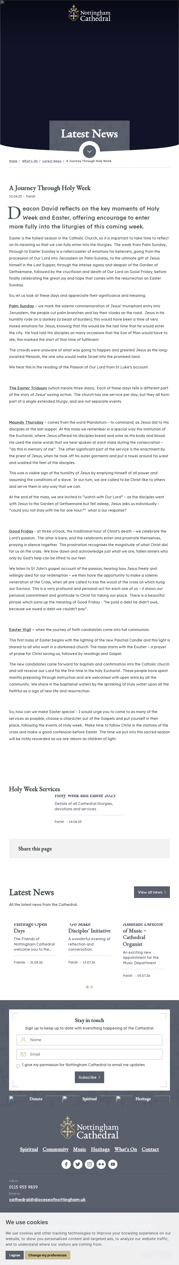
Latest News (52, 161)
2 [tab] (91, 987)
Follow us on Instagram (89, 1164)
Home (13, 161)
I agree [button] (14, 1255)
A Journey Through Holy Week (88, 161)
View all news (150, 892)
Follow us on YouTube (112, 1164)
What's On (30, 161)
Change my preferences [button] (47, 1255)
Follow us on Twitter (78, 1164)
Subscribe (87, 1077)
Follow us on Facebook (66, 1164)
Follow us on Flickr (101, 1164)
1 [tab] (87, 987)
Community (56, 1149)
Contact (150, 1149)
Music (79, 1149)
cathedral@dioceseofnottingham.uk (47, 1199)
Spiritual (29, 1149)
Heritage (100, 1149)
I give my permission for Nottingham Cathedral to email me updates (83, 1064)
